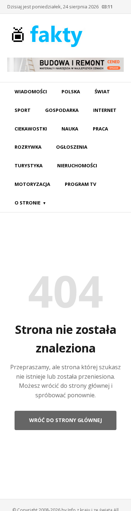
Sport (23, 110)
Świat (102, 91)
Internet (104, 110)
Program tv (80, 184)
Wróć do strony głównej (65, 420)
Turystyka (29, 165)
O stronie (27, 202)
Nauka (69, 128)
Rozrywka (28, 147)
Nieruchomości (77, 165)
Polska (70, 91)
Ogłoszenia (71, 147)
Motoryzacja (32, 184)
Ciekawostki (31, 128)
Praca (100, 128)
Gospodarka (62, 110)
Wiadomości (31, 91)
